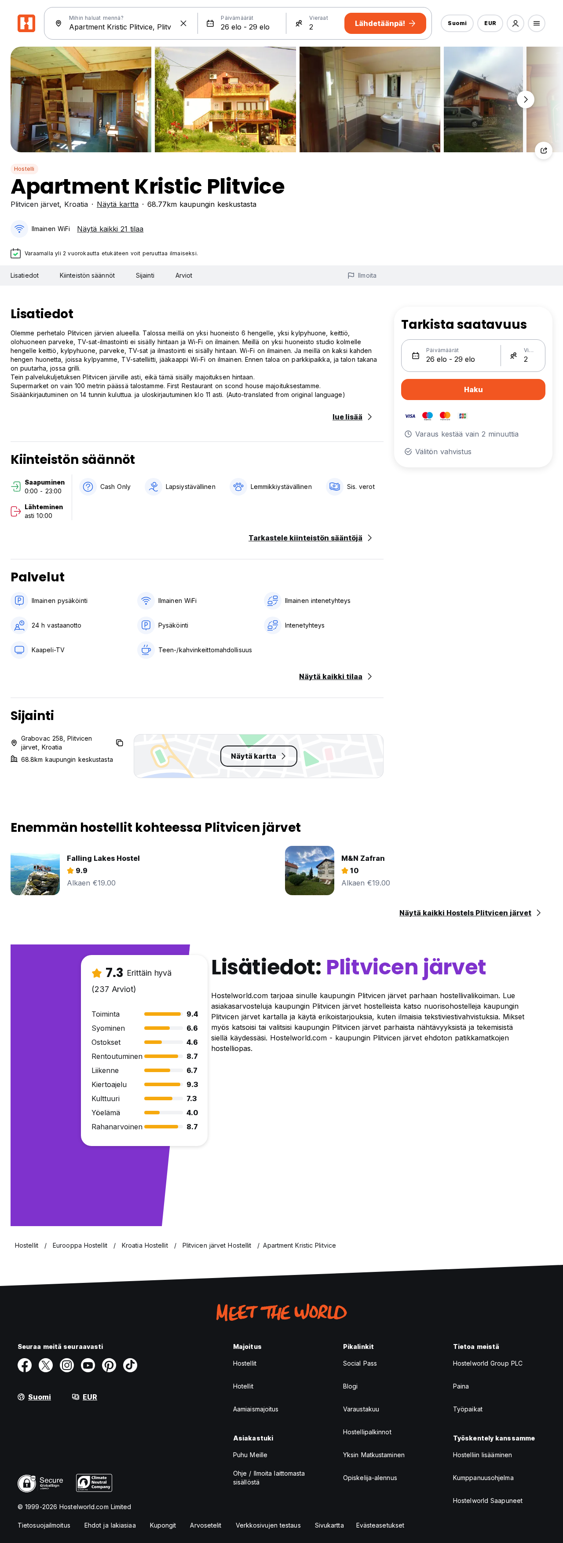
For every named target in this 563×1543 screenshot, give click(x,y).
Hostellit (244, 1363)
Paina (461, 1386)
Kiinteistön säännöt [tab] (87, 275)
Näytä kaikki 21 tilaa (110, 228)
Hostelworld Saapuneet (488, 1500)
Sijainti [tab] (145, 275)
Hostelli (24, 168)
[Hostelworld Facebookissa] (25, 1365)
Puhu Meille (250, 1455)
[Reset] (183, 23)
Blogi (350, 1386)
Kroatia (76, 204)
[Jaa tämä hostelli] (543, 150)
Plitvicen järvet (35, 204)
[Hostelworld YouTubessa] (88, 1365)
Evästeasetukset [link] (380, 1525)
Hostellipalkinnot (367, 1432)
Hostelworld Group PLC (488, 1363)
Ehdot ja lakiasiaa (110, 1525)
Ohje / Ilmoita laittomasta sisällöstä (269, 1478)
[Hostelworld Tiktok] (130, 1365)
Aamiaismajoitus (256, 1409)
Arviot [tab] (184, 275)
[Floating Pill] (525, 99)
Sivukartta (329, 1525)
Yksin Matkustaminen (374, 1455)
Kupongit (163, 1525)
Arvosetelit (205, 1525)
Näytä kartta (118, 204)
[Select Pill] (515, 23)
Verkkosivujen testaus (268, 1525)
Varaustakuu (361, 1409)
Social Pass (360, 1363)
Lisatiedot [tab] (25, 275)
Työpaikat (468, 1409)
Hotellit (243, 1386)
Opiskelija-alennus (370, 1477)
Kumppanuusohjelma (483, 1477)
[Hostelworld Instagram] (67, 1365)
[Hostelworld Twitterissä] (46, 1365)
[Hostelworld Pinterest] (109, 1365)
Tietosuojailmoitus (44, 1525)
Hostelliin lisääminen (482, 1455)
